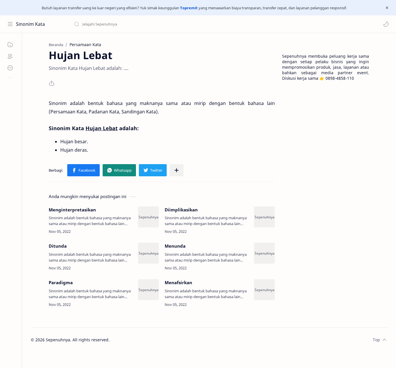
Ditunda (58, 246)
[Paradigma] (148, 289)
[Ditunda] (148, 253)
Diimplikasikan (181, 210)
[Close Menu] (387, 7)
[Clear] (165, 24)
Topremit (189, 7)
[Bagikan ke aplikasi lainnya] (177, 170)
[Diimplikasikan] (264, 216)
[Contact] (10, 68)
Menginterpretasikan (72, 210)
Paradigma (61, 282)
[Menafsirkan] (264, 289)
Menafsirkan (178, 282)
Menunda (175, 246)
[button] (386, 24)
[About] (10, 56)
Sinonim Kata (30, 24)
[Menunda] (264, 253)
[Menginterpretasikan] (148, 216)
